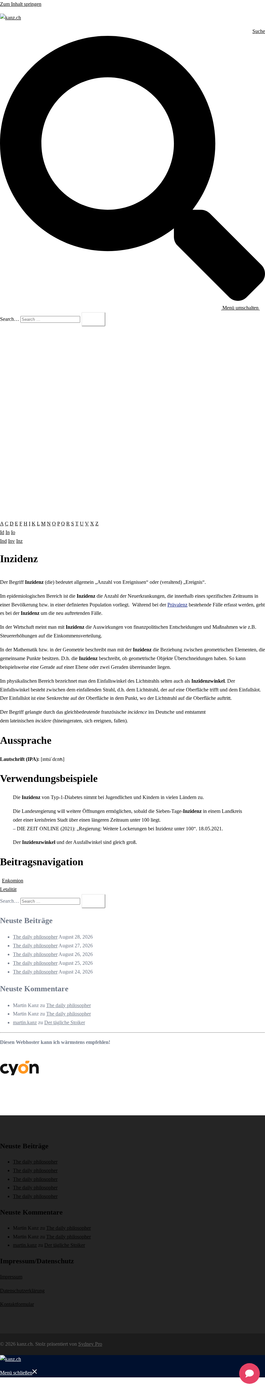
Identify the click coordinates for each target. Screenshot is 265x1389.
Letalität (8, 889)
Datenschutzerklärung (22, 1290)
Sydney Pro (90, 1344)
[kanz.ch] (10, 17)
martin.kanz (25, 1022)
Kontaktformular (17, 1304)
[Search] (93, 319)
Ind (3, 541)
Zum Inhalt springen (20, 4)
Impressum (11, 1276)
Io (13, 532)
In (7, 532)
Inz (19, 541)
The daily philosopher (35, 937)
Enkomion (12, 880)
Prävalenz (177, 604)
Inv (11, 541)
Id (2, 532)
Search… (9, 319)
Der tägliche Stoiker (64, 1022)
